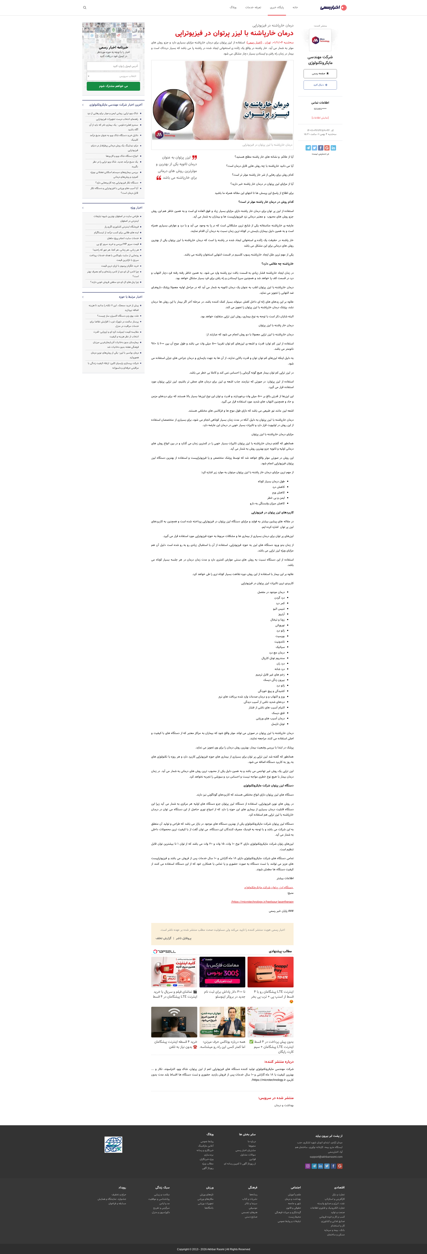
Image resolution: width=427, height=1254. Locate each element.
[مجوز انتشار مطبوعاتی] (113, 1145)
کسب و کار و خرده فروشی (332, 1217)
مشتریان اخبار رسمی (246, 1150)
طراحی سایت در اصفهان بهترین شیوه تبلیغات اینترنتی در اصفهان (116, 218)
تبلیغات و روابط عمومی (289, 1221)
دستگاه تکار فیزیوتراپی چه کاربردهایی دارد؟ (116, 183)
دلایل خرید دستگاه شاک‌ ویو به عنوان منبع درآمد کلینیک (114, 137)
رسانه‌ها (253, 1195)
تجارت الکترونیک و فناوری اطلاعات (327, 1208)
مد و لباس (164, 1204)
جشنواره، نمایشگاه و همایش (112, 1199)
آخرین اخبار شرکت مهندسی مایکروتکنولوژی (115, 104)
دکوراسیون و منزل (161, 1212)
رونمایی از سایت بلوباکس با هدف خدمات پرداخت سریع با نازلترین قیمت (114, 257)
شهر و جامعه (294, 1204)
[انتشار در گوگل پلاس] (327, 148)
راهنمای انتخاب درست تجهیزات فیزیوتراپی (117, 119)
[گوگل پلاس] (339, 1166)
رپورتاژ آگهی (208, 1168)
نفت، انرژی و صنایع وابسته (331, 1204)
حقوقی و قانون (293, 1208)
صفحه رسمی (319, 74)
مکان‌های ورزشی (205, 1199)
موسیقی (253, 1208)
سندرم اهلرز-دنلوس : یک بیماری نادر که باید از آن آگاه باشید (113, 127)
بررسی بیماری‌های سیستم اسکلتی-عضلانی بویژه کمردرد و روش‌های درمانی (114, 174)
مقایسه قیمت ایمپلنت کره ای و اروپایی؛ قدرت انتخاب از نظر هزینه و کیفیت (116, 334)
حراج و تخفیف (119, 1195)
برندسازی (209, 1155)
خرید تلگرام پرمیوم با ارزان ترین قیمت (120, 266)
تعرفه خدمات (253, 7)
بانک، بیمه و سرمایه (334, 1230)
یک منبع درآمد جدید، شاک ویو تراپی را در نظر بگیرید (115, 164)
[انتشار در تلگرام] (308, 148)
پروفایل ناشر (183, 938)
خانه (295, 7)
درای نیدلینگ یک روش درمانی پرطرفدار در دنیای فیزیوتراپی (114, 148)
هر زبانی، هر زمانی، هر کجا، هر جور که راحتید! (116, 250)
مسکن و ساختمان (336, 1235)
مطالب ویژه (208, 1164)
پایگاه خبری (277, 7)
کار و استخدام (338, 1226)
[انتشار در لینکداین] (333, 148)
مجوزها (252, 1146)
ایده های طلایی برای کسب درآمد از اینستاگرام (116, 233)
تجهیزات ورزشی (206, 1204)
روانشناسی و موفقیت (159, 1199)
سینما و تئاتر (251, 1204)
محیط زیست (294, 1217)
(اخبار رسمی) (254, 42)
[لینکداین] (320, 1166)
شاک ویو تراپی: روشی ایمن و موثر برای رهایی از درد (112, 113)
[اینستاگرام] (307, 1166)
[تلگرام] (314, 1166)
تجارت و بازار (338, 1195)
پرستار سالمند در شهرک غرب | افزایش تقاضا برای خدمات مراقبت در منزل (114, 324)
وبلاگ (233, 7)
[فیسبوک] (333, 1166)
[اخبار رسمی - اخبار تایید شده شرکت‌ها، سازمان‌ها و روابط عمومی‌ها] (333, 8)
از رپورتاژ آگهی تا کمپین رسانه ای (240, 1164)
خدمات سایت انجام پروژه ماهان (123, 238)
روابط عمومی (207, 1141)
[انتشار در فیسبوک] (320, 148)
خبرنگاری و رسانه (205, 1150)
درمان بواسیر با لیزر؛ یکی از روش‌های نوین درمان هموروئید (115, 355)
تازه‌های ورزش (207, 1195)
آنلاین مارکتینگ (206, 1146)
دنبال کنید (318, 85)
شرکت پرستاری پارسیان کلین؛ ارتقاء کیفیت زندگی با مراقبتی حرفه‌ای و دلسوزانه (113, 365)
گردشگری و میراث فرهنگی (288, 1212)
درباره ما (252, 1141)
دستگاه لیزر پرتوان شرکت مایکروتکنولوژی (269, 887)
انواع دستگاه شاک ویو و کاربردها (122, 156)
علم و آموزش (294, 1195)
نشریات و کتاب (249, 1199)
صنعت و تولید (338, 1212)
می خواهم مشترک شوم (113, 86)
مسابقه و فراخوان (117, 1204)
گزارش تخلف (164, 938)
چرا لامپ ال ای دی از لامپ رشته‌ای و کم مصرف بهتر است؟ (113, 274)
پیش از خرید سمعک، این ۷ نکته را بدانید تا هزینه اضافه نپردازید (114, 307)
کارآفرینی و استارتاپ (335, 1199)
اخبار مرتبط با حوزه (130, 297)
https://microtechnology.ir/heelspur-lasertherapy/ (262, 902)
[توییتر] (327, 1166)
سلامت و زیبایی (162, 1195)
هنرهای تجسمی (249, 1212)
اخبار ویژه (136, 207)
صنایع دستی (251, 1217)
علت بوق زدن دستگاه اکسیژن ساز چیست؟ (118, 316)
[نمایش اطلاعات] (320, 118)
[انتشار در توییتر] (314, 148)
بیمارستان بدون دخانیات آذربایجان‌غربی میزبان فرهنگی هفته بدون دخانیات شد (116, 344)
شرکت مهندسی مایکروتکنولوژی (320, 60)
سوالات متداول (248, 1155)
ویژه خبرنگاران (207, 1159)
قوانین (252, 1159)
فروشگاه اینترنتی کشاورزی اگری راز (122, 227)
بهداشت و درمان (284, 1105)
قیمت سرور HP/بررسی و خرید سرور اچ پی (118, 244)
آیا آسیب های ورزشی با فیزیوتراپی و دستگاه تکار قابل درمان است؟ (114, 190)
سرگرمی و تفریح (161, 1208)
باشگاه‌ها (209, 1208)
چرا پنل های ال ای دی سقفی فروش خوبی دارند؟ (114, 282)
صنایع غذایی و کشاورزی (333, 1221)
